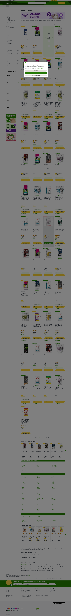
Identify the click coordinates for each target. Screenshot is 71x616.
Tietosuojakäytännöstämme (40, 68)
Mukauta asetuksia (35, 70)
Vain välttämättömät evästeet (36, 75)
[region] (36, 69)
